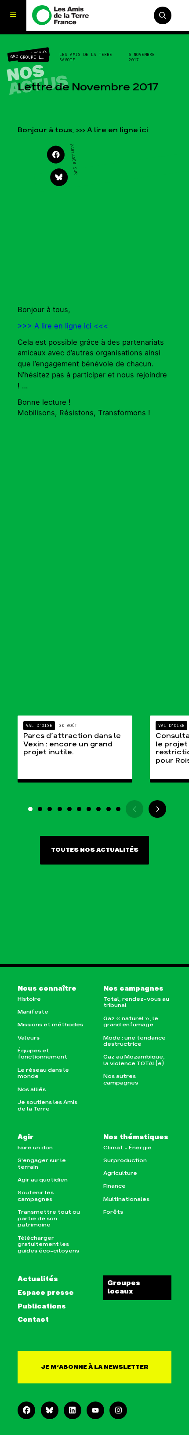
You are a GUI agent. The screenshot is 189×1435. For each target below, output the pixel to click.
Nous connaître (47, 989)
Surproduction (125, 1160)
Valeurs (29, 1038)
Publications (42, 1307)
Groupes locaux (123, 1287)
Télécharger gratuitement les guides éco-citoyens (48, 1244)
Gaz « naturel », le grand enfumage (130, 1022)
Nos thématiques (135, 1137)
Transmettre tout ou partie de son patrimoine (49, 1218)
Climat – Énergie (127, 1147)
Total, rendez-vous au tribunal (136, 1002)
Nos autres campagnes (120, 1079)
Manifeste (33, 1012)
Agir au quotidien (43, 1180)
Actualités (38, 1279)
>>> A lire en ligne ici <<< (63, 325)
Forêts (113, 1212)
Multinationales (126, 1199)
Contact (33, 1320)
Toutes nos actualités (94, 850)
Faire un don (35, 1147)
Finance (114, 1186)
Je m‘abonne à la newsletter (95, 1367)
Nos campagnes (133, 989)
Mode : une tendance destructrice (134, 1041)
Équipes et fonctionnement (42, 1054)
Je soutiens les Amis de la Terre (47, 1105)
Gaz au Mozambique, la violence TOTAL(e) (134, 1060)
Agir (25, 1137)
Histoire (29, 999)
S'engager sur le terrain (42, 1163)
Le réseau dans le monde (43, 1073)
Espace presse (46, 1293)
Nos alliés (32, 1089)
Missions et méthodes (50, 1024)
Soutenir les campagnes (36, 1196)
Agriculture (120, 1173)
